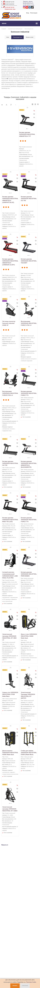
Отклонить (25, 985)
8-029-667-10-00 (9, 2)
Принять (15, 985)
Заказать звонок (28, 1)
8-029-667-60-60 (9, 7)
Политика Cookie (31, 982)
